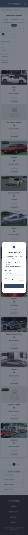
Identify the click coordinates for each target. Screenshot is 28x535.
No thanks (14, 290)
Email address (8, 270)
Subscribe (14, 286)
